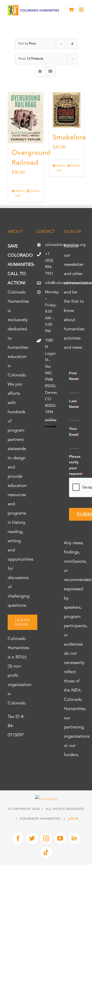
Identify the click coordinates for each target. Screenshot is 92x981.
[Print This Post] (46, 799)
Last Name (74, 404)
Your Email (74, 431)
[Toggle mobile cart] (71, 9)
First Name (74, 376)
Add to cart (20, 193)
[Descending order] (72, 44)
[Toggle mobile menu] (81, 9)
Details (34, 191)
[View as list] (50, 72)
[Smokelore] (66, 110)
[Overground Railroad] (25, 117)
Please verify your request (74, 465)
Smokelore (69, 137)
